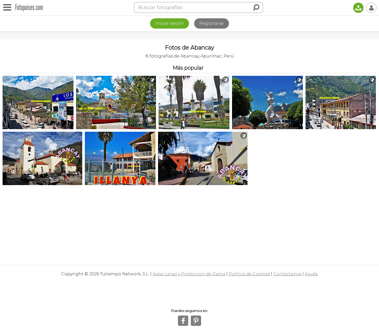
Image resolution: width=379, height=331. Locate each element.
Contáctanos (287, 273)
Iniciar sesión (169, 23)
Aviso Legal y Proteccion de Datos (189, 273)
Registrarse (211, 23)
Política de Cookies (249, 273)
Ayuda (311, 273)
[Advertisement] (189, 224)
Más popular (188, 68)
